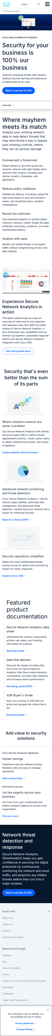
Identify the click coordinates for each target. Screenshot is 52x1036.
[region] (26, 1020)
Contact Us (7, 924)
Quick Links (8, 911)
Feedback (6, 955)
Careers (6, 930)
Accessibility (8, 987)
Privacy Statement (24, 1023)
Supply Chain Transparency (15, 1000)
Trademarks (7, 993)
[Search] (38, 4)
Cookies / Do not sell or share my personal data (24, 981)
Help (4, 961)
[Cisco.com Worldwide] (6, 4)
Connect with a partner (12, 937)
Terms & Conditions (11, 968)
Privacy (5, 974)
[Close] (47, 1009)
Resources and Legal (13, 948)
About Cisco (7, 918)
